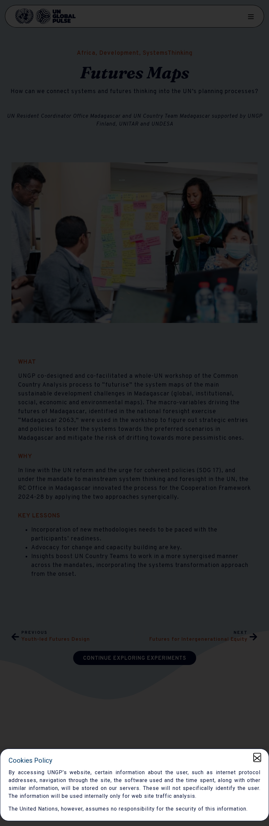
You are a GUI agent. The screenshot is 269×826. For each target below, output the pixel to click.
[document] (134, 413)
